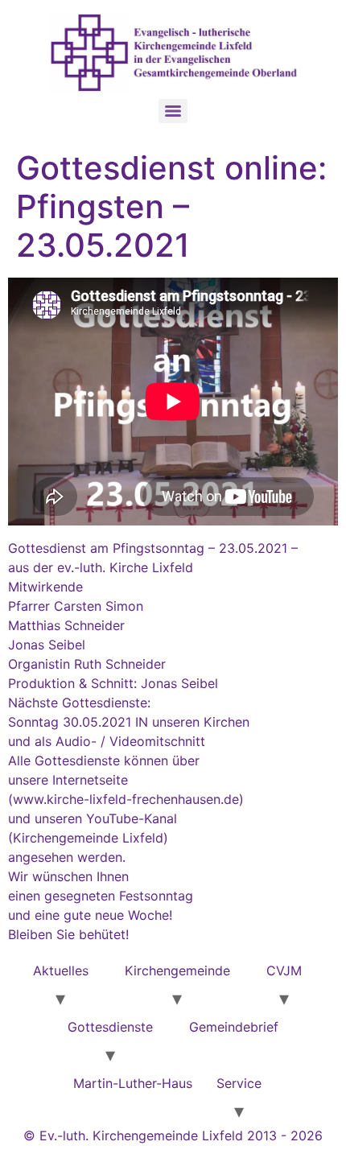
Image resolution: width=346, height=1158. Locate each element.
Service (239, 1083)
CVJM (284, 970)
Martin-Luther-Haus (132, 1083)
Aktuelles (61, 970)
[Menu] (173, 111)
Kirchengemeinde (177, 970)
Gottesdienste (110, 1027)
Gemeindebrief (233, 1027)
